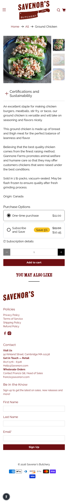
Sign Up (34, 447)
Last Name (10, 417)
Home (15, 26)
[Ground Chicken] (27, 60)
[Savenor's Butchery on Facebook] (5, 334)
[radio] (34, 215)
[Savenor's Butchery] (34, 10)
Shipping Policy (12, 322)
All (27, 26)
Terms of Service (13, 318)
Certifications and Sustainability (24, 93)
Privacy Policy (11, 315)
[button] (6, 496)
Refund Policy (11, 326)
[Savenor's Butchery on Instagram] (9, 334)
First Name (10, 402)
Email (7, 431)
